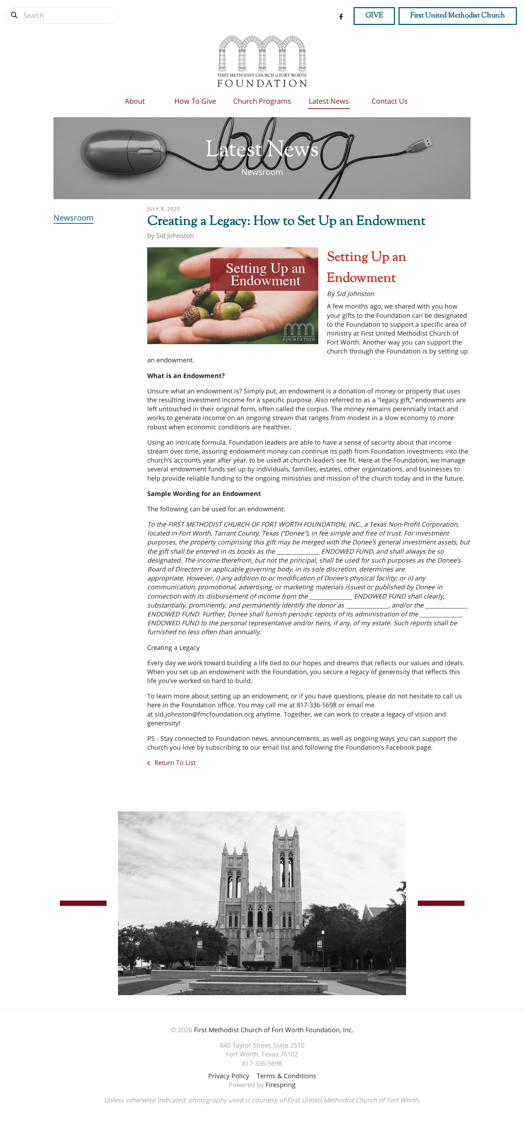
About (135, 101)
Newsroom (73, 217)
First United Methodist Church (457, 16)
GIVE (374, 16)
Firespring (281, 1084)
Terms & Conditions (286, 1075)
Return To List (174, 762)
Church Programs (262, 101)
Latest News (329, 101)
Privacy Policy (228, 1075)
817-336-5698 (262, 1063)
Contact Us (389, 101)
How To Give (195, 101)
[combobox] (62, 15)
